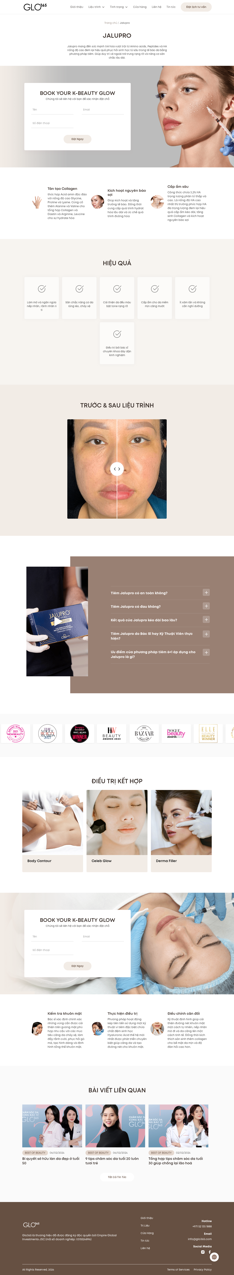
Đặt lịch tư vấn (196, 7)
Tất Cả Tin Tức (117, 1177)
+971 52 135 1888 (202, 1226)
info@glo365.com (200, 1239)
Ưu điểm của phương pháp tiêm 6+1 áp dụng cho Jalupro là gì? (153, 654)
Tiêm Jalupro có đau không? (136, 606)
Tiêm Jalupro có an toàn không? (139, 593)
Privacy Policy (203, 1270)
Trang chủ (110, 23)
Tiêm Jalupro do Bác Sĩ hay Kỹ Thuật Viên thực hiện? (152, 636)
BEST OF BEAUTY (35, 1153)
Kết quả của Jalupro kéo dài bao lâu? (144, 620)
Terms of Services (178, 1270)
